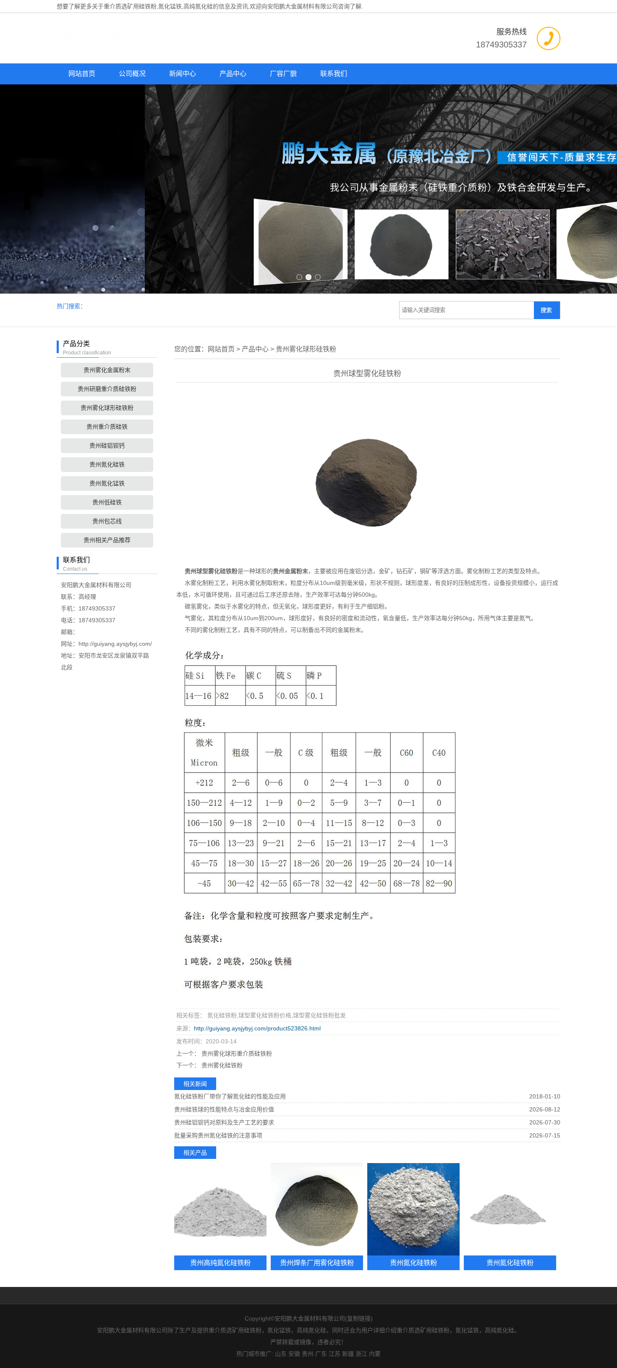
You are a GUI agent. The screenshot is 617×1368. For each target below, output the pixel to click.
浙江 (361, 1353)
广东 (321, 1353)
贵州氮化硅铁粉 (413, 1262)
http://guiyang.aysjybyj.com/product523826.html (257, 1028)
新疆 (348, 1353)
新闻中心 (182, 73)
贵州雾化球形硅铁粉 (107, 407)
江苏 (334, 1353)
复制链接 (359, 1318)
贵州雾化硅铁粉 (221, 1065)
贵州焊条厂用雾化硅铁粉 (317, 1262)
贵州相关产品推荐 (107, 540)
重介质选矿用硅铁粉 (130, 6)
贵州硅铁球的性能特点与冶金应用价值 (224, 1109)
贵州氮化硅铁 (107, 464)
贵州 (308, 1353)
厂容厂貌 (283, 73)
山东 (281, 1353)
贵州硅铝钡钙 (107, 445)
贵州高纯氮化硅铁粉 (220, 1262)
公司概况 (132, 73)
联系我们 (333, 73)
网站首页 (81, 73)
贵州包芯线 (107, 521)
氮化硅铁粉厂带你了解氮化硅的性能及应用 (230, 1096)
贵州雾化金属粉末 (107, 370)
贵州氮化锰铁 (107, 483)
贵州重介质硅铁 (107, 426)
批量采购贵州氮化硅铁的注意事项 (218, 1135)
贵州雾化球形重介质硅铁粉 (236, 1053)
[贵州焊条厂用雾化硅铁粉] (317, 1209)
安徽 (294, 1353)
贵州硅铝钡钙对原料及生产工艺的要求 (224, 1122)
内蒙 (375, 1353)
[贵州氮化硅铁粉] (413, 1209)
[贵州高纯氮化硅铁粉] (220, 1209)
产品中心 (233, 73)
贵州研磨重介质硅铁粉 (107, 388)
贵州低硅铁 (107, 502)
